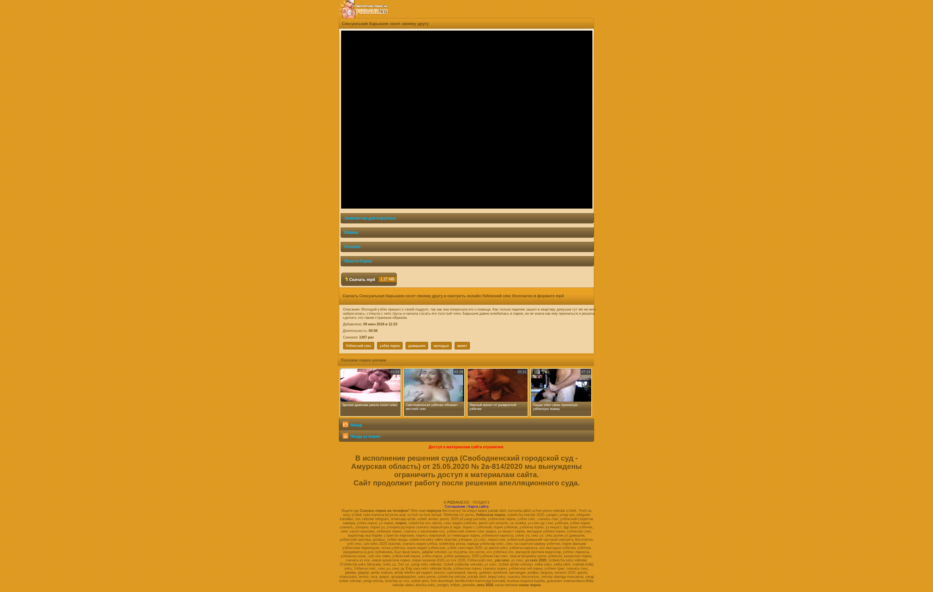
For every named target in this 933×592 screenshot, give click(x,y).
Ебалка (351, 232)
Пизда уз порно (364, 436)
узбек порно (390, 346)
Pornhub (352, 247)
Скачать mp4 (371, 279)
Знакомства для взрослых (370, 218)
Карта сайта (478, 506)
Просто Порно (358, 261)
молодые (441, 346)
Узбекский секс (358, 346)
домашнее (416, 346)
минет (462, 346)
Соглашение (455, 506)
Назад (355, 425)
